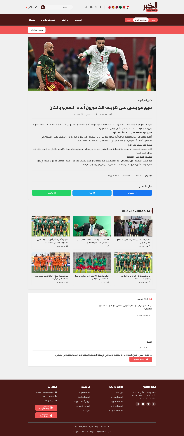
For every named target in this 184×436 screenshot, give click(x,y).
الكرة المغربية (117, 401)
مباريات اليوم (141, 20)
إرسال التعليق (139, 359)
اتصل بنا (76, 431)
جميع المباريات (37, 30)
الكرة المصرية (117, 397)
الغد (129, 20)
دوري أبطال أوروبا (82, 401)
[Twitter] (148, 404)
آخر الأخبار (65, 20)
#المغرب (126, 175)
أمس (153, 20)
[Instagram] (96, 7)
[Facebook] (100, 7)
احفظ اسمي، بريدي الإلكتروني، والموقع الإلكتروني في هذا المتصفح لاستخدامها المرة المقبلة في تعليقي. (102, 355)
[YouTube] (91, 7)
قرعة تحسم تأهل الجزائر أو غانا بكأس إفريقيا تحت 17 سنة (135, 277)
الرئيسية (78, 20)
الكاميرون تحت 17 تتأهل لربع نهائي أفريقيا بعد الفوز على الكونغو (92, 277)
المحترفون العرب (48, 20)
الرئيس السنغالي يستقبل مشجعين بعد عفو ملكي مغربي (133, 241)
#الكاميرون (138, 175)
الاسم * (148, 342)
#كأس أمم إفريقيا (112, 175)
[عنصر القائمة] (127, 7)
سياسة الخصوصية (104, 431)
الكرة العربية (84, 392)
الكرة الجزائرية (117, 406)
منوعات (32, 20)
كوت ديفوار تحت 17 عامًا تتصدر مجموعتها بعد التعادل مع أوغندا (51, 277)
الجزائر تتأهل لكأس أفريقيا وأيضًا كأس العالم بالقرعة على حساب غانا (52, 241)
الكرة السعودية (116, 410)
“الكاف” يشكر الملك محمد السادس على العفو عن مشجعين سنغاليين (93, 241)
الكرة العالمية (84, 397)
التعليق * (148, 309)
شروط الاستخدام (88, 431)
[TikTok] (86, 7)
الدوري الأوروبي (83, 406)
